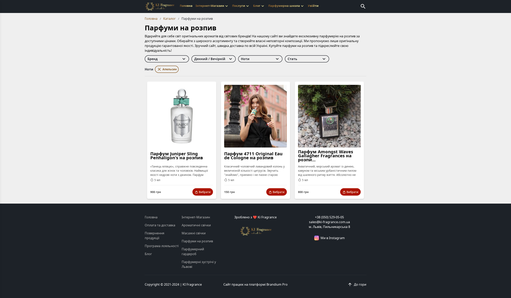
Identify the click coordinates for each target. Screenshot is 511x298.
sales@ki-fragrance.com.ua (329, 222)
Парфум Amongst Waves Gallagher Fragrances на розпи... (325, 155)
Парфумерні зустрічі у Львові (199, 264)
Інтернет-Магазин (196, 217)
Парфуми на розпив (197, 241)
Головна (151, 217)
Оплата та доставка (160, 225)
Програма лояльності (162, 246)
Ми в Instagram (333, 238)
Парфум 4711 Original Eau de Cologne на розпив (253, 155)
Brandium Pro (277, 284)
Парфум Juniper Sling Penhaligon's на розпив (176, 155)
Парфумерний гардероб (193, 251)
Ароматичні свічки (196, 225)
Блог (148, 254)
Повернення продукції (154, 235)
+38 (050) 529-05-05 (329, 217)
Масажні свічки (194, 233)
